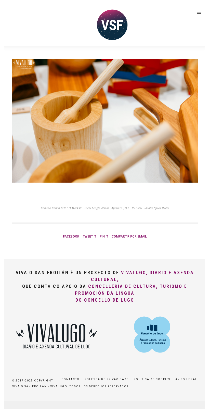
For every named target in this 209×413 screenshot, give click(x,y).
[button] (198, 7)
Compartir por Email (129, 236)
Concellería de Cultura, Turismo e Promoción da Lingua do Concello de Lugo (131, 293)
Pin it (104, 236)
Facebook (71, 236)
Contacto (70, 379)
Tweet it (89, 236)
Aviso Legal (186, 379)
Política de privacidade (107, 379)
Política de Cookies (152, 379)
